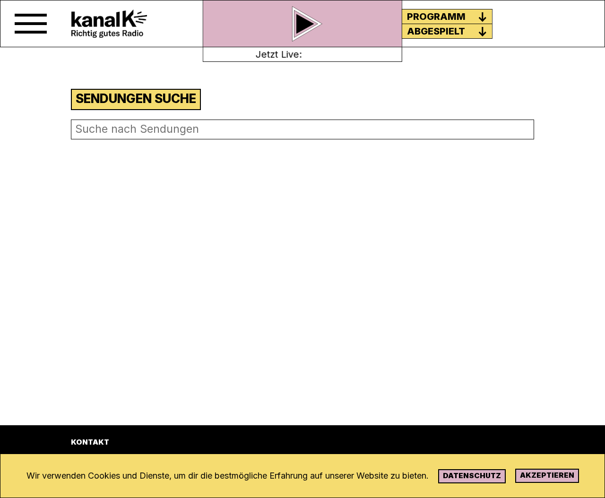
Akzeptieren (547, 475)
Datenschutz (472, 475)
